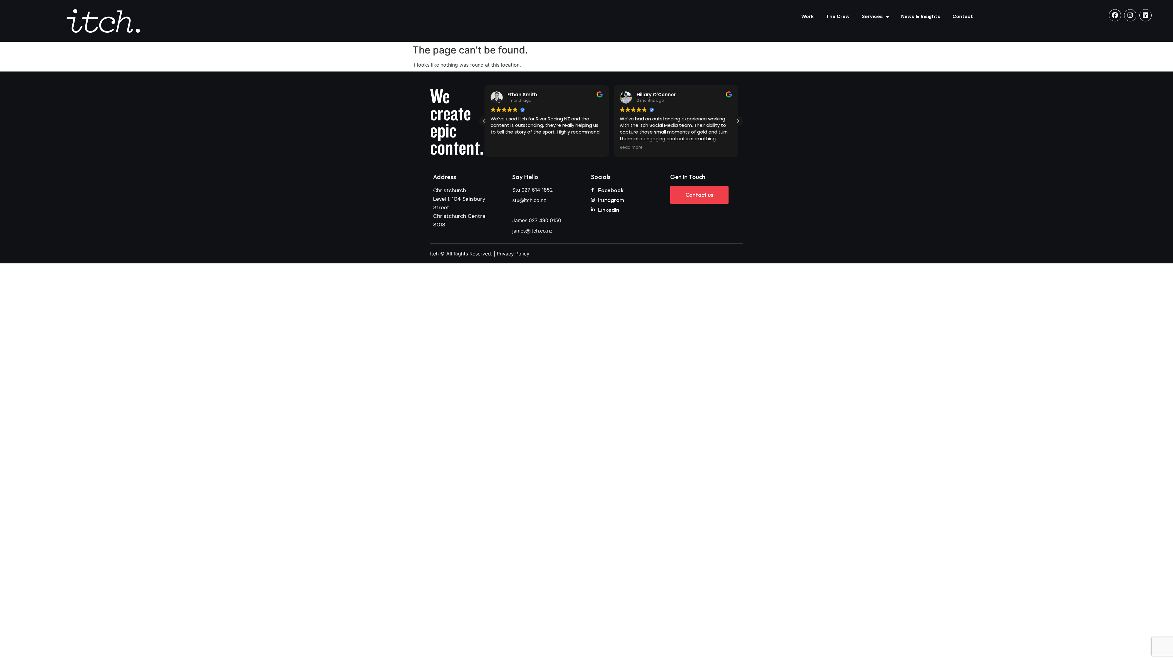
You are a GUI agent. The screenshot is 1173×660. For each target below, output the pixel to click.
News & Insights (920, 16)
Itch (434, 254)
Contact (962, 16)
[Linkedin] (1145, 15)
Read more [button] (631, 147)
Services (872, 16)
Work (807, 16)
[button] (738, 121)
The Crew (838, 16)
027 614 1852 (537, 190)
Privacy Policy (513, 254)
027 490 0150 (545, 220)
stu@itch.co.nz (529, 200)
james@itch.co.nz (532, 231)
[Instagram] (1130, 15)
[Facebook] (1115, 15)
